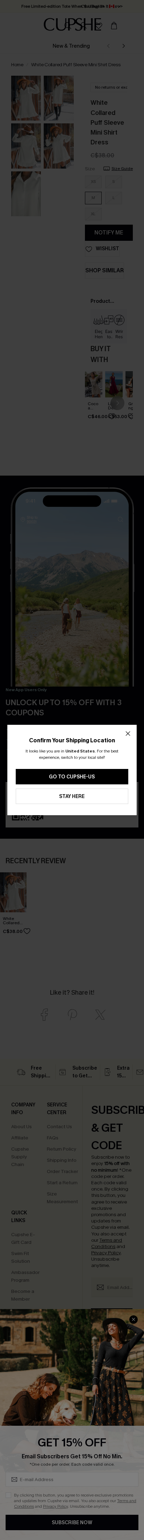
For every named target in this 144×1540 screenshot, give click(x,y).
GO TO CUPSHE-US (72, 777)
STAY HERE (72, 796)
